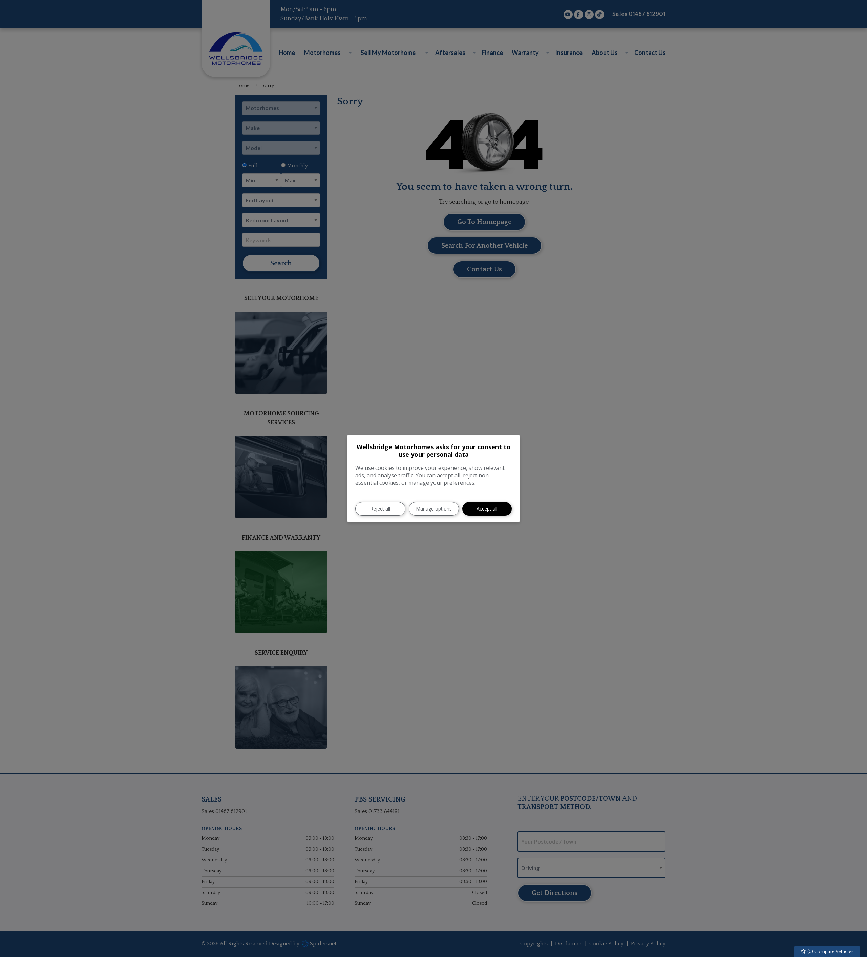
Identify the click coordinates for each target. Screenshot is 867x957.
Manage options (434, 508)
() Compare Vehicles (829, 951)
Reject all (380, 508)
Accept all (487, 508)
